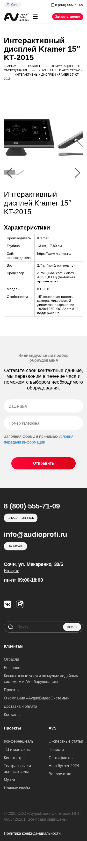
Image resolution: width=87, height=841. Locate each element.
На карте (11, 571)
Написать (15, 546)
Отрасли (11, 659)
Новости (56, 749)
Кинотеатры (14, 758)
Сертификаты (61, 758)
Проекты (12, 690)
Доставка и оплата (20, 706)
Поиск (72, 627)
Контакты (12, 715)
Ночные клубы (17, 788)
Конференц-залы (19, 741)
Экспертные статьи (66, 741)
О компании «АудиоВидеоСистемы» (36, 698)
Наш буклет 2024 (64, 766)
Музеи (9, 780)
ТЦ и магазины (17, 749)
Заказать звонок (67, 16)
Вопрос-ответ (61, 774)
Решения (12, 668)
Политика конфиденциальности (32, 833)
